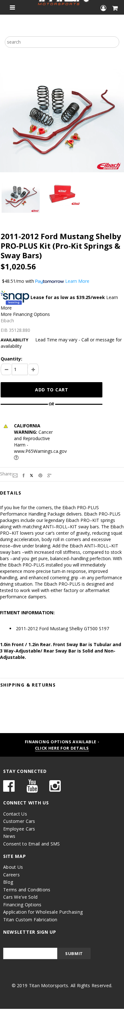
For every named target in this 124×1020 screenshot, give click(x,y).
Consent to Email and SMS (31, 844)
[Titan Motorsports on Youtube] (32, 789)
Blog (8, 882)
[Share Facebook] (23, 475)
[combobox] (62, 42)
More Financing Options (25, 314)
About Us (13, 867)
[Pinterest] (40, 475)
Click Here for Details (62, 748)
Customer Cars (19, 821)
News (9, 836)
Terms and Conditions (27, 890)
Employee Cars (19, 829)
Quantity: (11, 359)
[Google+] (49, 475)
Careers (11, 875)
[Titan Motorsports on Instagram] (55, 789)
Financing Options (22, 905)
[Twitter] (31, 475)
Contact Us (15, 814)
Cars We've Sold (20, 897)
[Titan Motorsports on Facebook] (9, 789)
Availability (14, 340)
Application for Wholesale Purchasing (43, 912)
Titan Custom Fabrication (30, 920)
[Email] (15, 475)
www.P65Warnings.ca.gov (40, 451)
